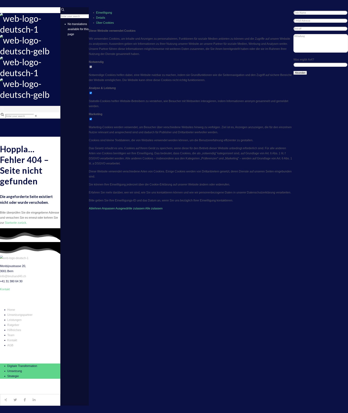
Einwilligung (104, 12)
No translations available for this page (78, 29)
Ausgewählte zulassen (130, 208)
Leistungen (14, 319)
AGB (10, 345)
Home (11, 309)
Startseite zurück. (16, 222)
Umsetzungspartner (19, 314)
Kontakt (12, 340)
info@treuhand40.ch (13, 276)
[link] (36, 115)
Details (100, 17)
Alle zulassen (154, 208)
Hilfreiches (14, 330)
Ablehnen (95, 208)
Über (105, 22)
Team (10, 335)
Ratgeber (13, 325)
